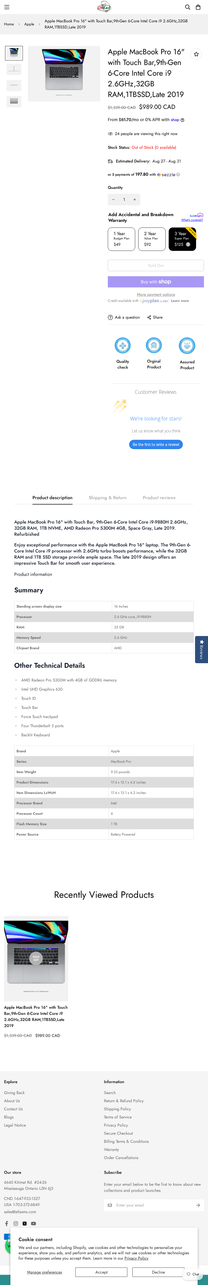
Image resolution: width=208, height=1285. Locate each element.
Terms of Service (118, 1117)
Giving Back (14, 1093)
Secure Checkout (118, 1133)
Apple (29, 24)
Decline (158, 1272)
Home (9, 24)
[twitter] (24, 1223)
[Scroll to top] (198, 1257)
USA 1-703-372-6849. (22, 1205)
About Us (12, 1101)
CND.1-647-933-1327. (22, 1198)
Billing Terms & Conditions (126, 1141)
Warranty (111, 1149)
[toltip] (196, 54)
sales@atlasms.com (20, 1212)
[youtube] (33, 1223)
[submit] (198, 1205)
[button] (156, 174)
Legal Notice (15, 1125)
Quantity (115, 187)
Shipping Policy (117, 1109)
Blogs (8, 1117)
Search (110, 1093)
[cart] (198, 7)
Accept (101, 1272)
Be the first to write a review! (156, 444)
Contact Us (13, 1109)
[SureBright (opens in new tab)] (196, 215)
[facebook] (6, 1223)
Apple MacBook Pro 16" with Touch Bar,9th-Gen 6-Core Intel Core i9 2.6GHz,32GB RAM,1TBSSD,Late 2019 (36, 1016)
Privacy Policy (136, 1258)
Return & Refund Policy (124, 1101)
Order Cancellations (121, 1158)
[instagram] (15, 1223)
